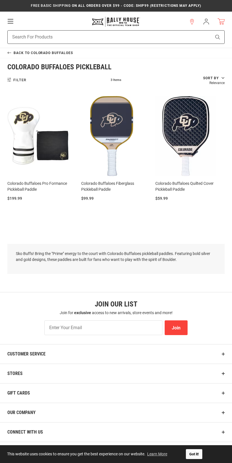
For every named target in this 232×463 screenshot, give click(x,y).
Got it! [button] (194, 454)
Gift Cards (18, 393)
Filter (19, 80)
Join (176, 328)
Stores (15, 373)
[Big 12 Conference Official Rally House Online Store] (116, 22)
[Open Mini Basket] (221, 21)
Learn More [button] (157, 454)
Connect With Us (25, 432)
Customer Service (26, 354)
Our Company (21, 412)
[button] (192, 22)
